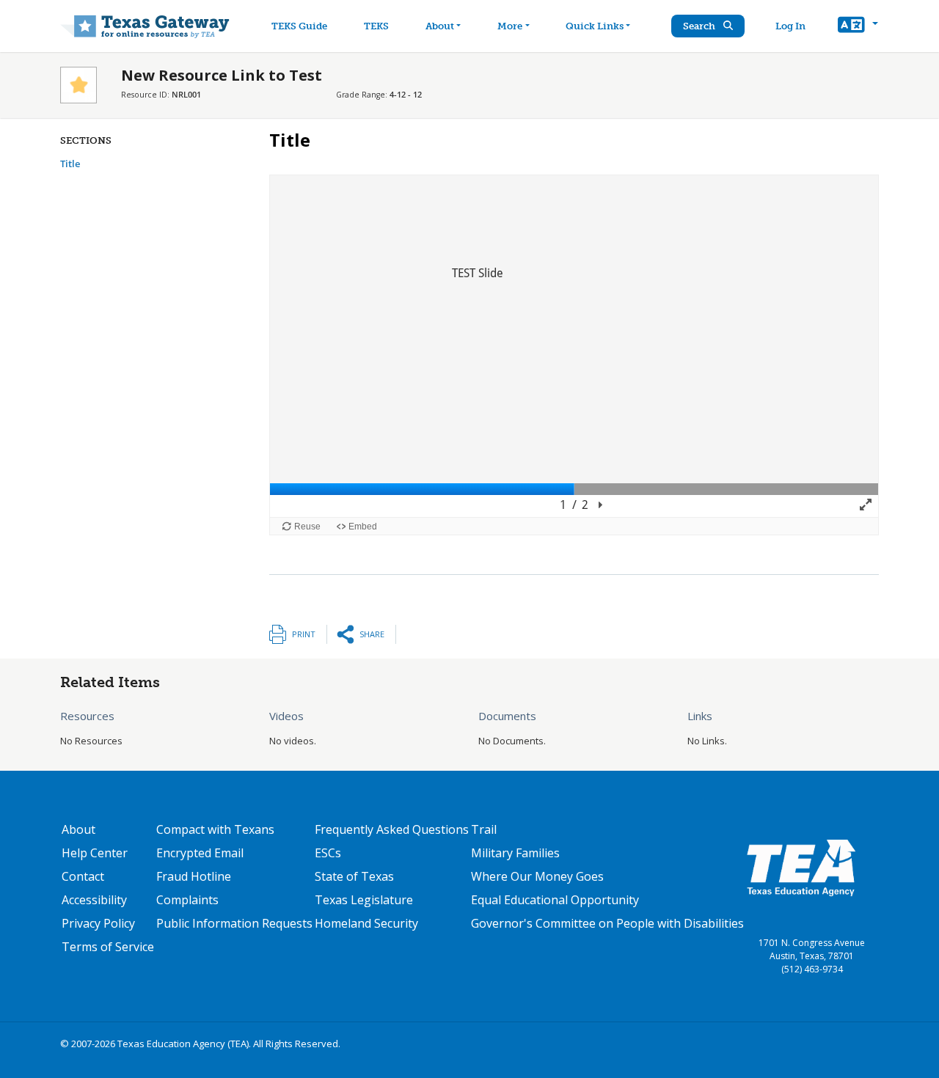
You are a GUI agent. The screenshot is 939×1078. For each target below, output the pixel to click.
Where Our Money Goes (537, 876)
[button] (858, 26)
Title (70, 163)
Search (700, 26)
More (509, 26)
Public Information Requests (234, 923)
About (439, 26)
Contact (83, 876)
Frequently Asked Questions (392, 829)
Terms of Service (108, 947)
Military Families (515, 853)
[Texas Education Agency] (801, 867)
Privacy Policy (98, 923)
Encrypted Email (200, 853)
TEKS (376, 26)
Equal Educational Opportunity (555, 900)
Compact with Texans (215, 829)
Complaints (187, 900)
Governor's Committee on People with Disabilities (607, 923)
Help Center (95, 853)
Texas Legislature (364, 900)
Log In (790, 26)
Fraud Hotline (193, 876)
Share (371, 633)
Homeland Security (366, 923)
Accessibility (94, 900)
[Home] (145, 26)
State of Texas (354, 876)
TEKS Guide (299, 26)
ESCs (328, 853)
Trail (484, 829)
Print (303, 633)
